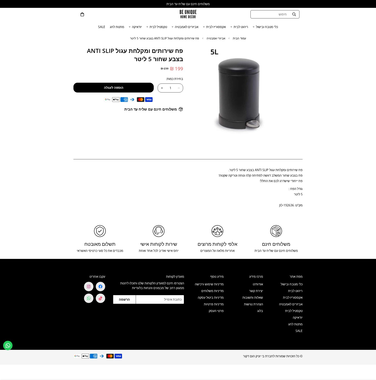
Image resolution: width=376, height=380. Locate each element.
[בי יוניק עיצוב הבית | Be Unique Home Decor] (188, 14)
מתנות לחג (117, 27)
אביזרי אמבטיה (216, 38)
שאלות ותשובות (252, 297)
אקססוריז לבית (216, 27)
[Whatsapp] (88, 298)
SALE (101, 27)
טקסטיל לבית (158, 27)
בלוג (260, 311)
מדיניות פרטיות (214, 304)
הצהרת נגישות (253, 304)
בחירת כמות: (174, 79)
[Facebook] (100, 286)
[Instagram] (88, 286)
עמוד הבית (239, 38)
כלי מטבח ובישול (267, 27)
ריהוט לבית (241, 27)
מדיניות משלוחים (212, 291)
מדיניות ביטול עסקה (211, 297)
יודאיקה (137, 27)
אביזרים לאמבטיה (186, 27)
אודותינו (258, 284)
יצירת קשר (256, 291)
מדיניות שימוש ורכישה (209, 284)
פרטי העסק (216, 311)
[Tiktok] (100, 298)
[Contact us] (8, 345)
